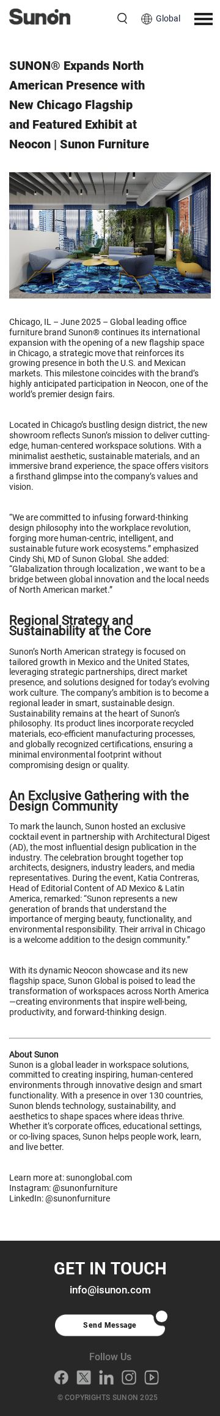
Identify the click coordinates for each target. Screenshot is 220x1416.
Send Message (110, 1325)
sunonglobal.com (99, 1177)
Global (168, 18)
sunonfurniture (89, 1188)
